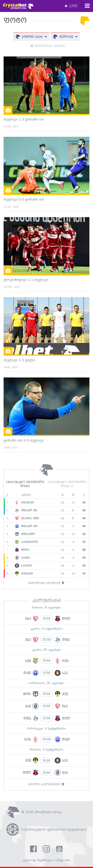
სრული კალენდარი (45, 784)
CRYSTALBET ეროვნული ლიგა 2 (67, 484)
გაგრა (25, 558)
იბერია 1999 (29, 518)
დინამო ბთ (28, 526)
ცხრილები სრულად (45, 583)
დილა (25, 550)
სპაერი (26, 565)
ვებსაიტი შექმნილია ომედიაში (46, 860)
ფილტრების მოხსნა (49, 46)
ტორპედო (27, 534)
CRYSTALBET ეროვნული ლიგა (25, 484)
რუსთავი (27, 502)
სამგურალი (29, 542)
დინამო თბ (28, 510)
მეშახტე (26, 573)
